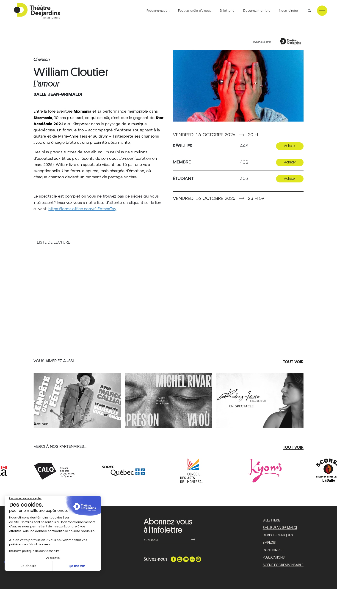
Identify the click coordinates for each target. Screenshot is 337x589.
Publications (274, 557)
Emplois (269, 542)
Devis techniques (278, 535)
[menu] (322, 10)
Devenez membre (257, 10)
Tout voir (293, 362)
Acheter (290, 146)
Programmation (157, 10)
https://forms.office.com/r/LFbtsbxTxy (82, 209)
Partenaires (273, 550)
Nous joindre (288, 10)
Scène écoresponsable (283, 565)
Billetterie (227, 10)
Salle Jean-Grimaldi (280, 527)
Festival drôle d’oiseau (194, 10)
